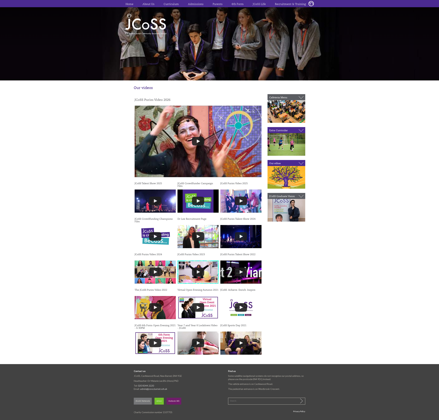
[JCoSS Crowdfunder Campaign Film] (198, 201)
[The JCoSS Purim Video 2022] (155, 307)
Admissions (196, 4)
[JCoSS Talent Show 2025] (155, 201)
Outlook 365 (173, 401)
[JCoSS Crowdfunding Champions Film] (155, 236)
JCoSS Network (143, 401)
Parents (218, 4)
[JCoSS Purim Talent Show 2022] (241, 272)
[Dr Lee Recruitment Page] (198, 236)
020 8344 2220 (146, 385)
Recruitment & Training (290, 4)
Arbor (159, 401)
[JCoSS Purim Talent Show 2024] (241, 236)
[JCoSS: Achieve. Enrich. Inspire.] (241, 307)
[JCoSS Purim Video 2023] (198, 272)
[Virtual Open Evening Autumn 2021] (198, 307)
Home (129, 4)
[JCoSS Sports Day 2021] (241, 343)
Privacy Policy (299, 411)
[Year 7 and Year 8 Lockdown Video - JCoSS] (198, 343)
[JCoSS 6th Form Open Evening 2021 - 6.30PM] (155, 343)
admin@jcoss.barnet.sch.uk (153, 389)
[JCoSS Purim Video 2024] (155, 272)
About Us (149, 4)
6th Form (238, 4)
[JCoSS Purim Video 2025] (241, 201)
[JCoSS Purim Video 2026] (198, 141)
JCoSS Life (259, 4)
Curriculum (171, 4)
